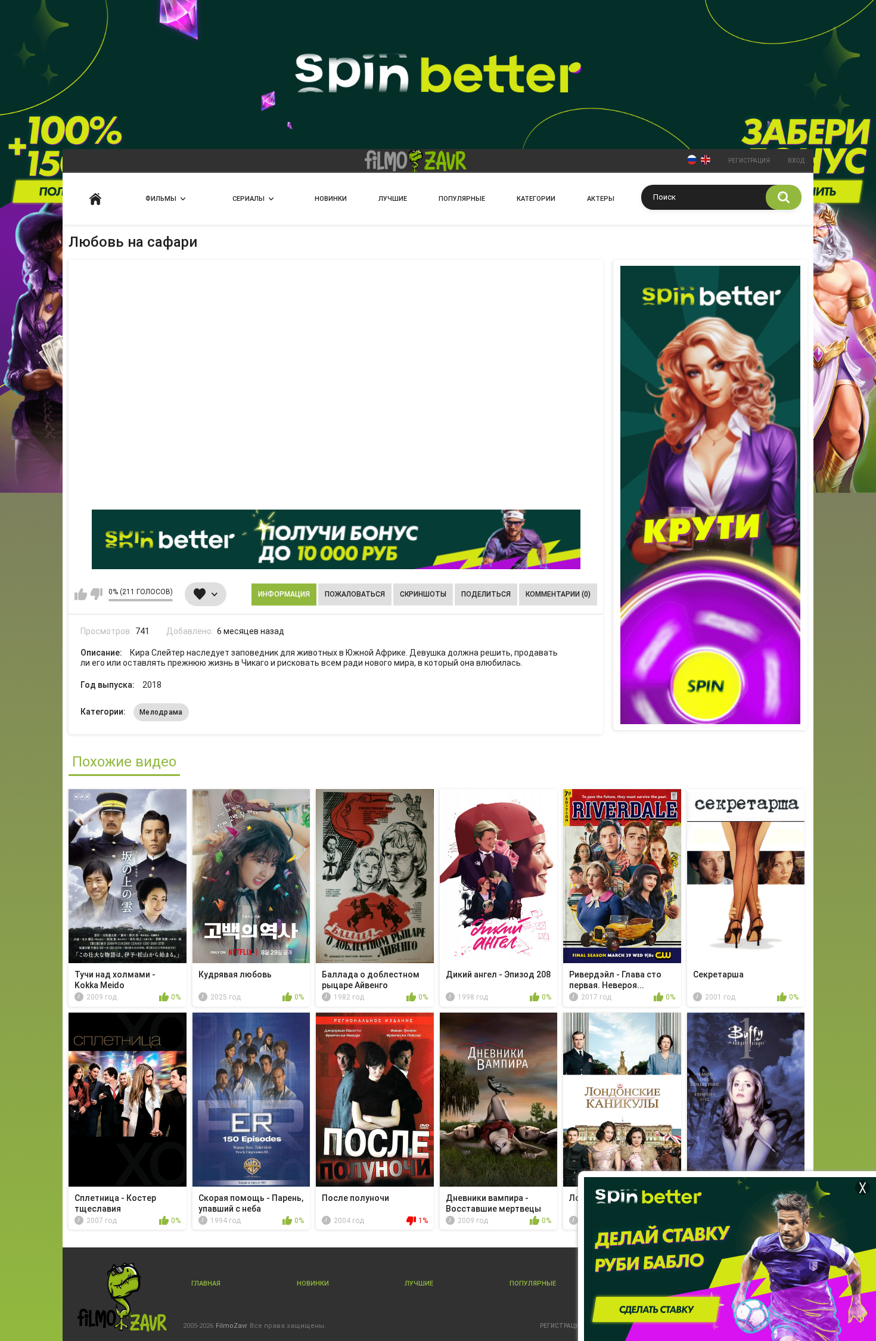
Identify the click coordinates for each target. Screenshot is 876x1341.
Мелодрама (161, 712)
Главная (95, 199)
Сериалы (248, 199)
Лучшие (392, 199)
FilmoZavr (231, 1326)
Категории (536, 199)
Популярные (462, 199)
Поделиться (486, 594)
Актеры (600, 199)
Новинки (331, 199)
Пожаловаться (355, 594)
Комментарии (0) (558, 594)
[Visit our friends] (710, 495)
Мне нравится (80, 594)
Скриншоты (423, 594)
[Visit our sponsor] (336, 539)
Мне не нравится (96, 594)
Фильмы (160, 199)
